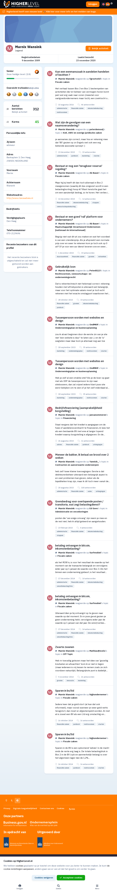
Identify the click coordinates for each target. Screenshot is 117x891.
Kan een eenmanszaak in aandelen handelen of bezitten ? (82, 73)
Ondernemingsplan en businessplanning (76, 327)
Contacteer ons (47, 808)
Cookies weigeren (44, 877)
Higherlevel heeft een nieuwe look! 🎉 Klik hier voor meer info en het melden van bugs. (51, 11)
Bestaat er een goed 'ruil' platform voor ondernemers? (79, 218)
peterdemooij (96, 129)
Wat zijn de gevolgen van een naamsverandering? (72, 124)
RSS (73, 809)
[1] (103, 4)
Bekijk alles (33, 88)
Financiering (69, 418)
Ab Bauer (94, 172)
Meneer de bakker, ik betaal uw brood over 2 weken (82, 456)
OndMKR (93, 324)
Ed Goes (93, 508)
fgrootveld (95, 78)
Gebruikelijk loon (65, 266)
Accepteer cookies (72, 877)
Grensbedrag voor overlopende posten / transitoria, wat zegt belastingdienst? (79, 503)
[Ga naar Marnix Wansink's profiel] (50, 73)
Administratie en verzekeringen (71, 511)
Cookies (60, 808)
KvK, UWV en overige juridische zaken (82, 132)
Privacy (7, 808)
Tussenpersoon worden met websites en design (79, 319)
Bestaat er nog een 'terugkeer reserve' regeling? (78, 167)
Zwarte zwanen (64, 647)
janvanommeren (97, 414)
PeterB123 (95, 270)
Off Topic (68, 654)
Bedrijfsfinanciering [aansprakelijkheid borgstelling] (78, 409)
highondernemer (98, 694)
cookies (19, 865)
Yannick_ (94, 461)
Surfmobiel (95, 552)
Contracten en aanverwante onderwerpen (77, 464)
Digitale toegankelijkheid (25, 808)
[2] (108, 4)
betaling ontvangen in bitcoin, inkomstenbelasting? (72, 547)
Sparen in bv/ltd (64, 690)
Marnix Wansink (66, 78)
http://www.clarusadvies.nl (20, 198)
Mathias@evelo (97, 650)
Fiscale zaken (62, 82)
